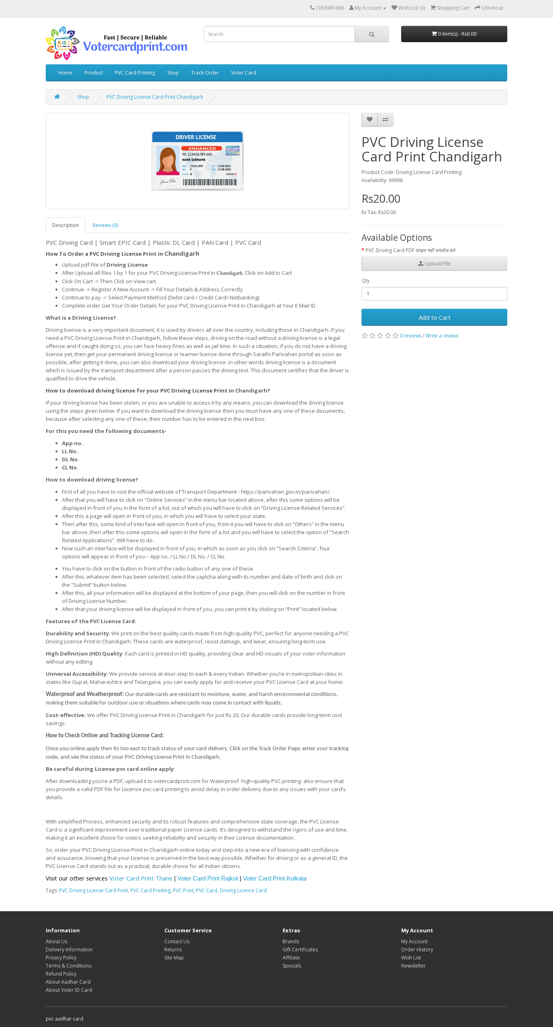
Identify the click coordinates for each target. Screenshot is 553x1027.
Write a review (441, 335)
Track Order (205, 72)
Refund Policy (61, 973)
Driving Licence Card (243, 890)
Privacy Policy (61, 957)
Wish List (411, 957)
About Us (56, 941)
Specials (292, 965)
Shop (173, 72)
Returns (173, 949)
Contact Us (176, 941)
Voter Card (243, 72)
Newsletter (413, 965)
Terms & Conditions (68, 965)
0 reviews (410, 335)
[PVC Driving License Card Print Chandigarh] (197, 161)
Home (65, 72)
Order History (417, 949)
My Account (414, 941)
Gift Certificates (300, 949)
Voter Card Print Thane (140, 878)
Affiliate (291, 957)
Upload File (437, 263)
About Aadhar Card (68, 981)
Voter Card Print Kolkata (274, 878)
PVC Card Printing (135, 72)
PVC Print (183, 890)
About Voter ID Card (69, 990)
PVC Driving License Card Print (93, 890)
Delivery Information (69, 949)
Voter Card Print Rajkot (207, 878)
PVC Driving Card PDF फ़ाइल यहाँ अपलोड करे (410, 250)
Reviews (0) (105, 225)
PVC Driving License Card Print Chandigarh (154, 96)
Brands (291, 941)
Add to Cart (435, 317)
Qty (366, 280)
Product (94, 72)
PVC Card (206, 890)
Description (65, 225)
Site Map (174, 957)
